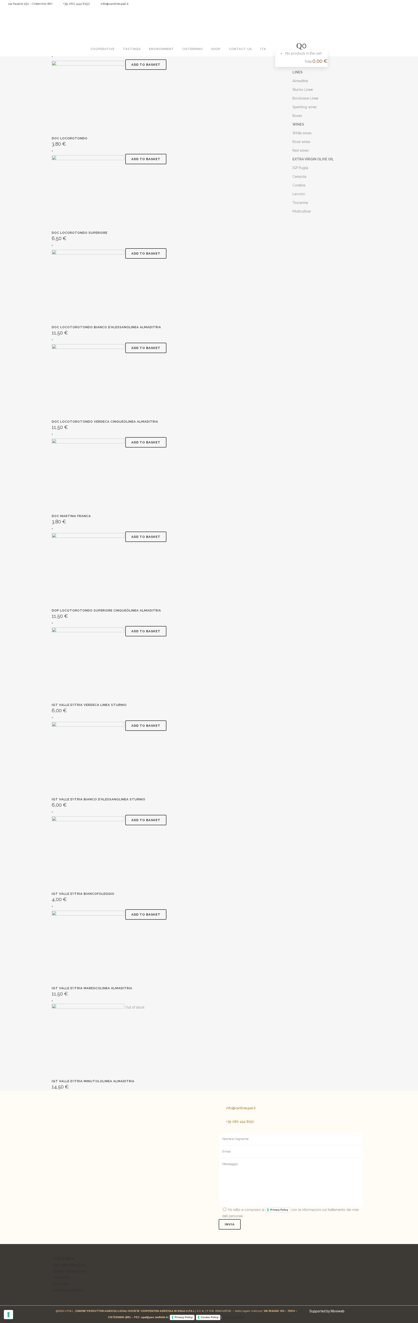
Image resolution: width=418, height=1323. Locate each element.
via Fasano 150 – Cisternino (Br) (29, 4)
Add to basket (145, 64)
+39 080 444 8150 (75, 4)
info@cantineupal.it (240, 1108)
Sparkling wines (304, 107)
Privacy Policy (279, 1209)
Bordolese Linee (305, 98)
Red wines (300, 150)
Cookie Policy (209, 1317)
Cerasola (299, 176)
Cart (286, 62)
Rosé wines (301, 142)
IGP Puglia (300, 168)
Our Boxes (61, 1284)
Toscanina (300, 203)
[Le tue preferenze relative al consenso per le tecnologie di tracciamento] (8, 1314)
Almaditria (300, 81)
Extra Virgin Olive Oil (68, 1290)
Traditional (61, 1278)
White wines (302, 133)
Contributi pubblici (234, 1317)
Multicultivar (301, 211)
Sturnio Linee (302, 90)
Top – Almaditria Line (69, 1265)
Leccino (298, 194)
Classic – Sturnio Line (69, 1271)
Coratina (298, 185)
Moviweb (337, 1311)
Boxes (297, 116)
